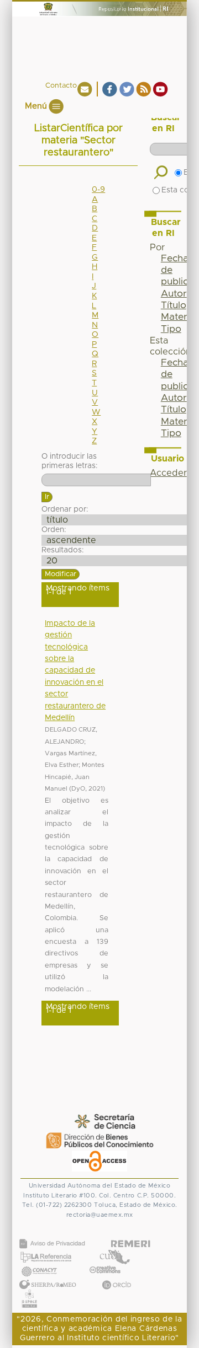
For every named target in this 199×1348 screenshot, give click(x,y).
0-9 (98, 190)
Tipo (171, 329)
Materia (178, 317)
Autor (174, 294)
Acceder (168, 473)
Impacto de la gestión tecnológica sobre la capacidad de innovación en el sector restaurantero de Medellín (75, 671)
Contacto (61, 85)
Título (173, 305)
